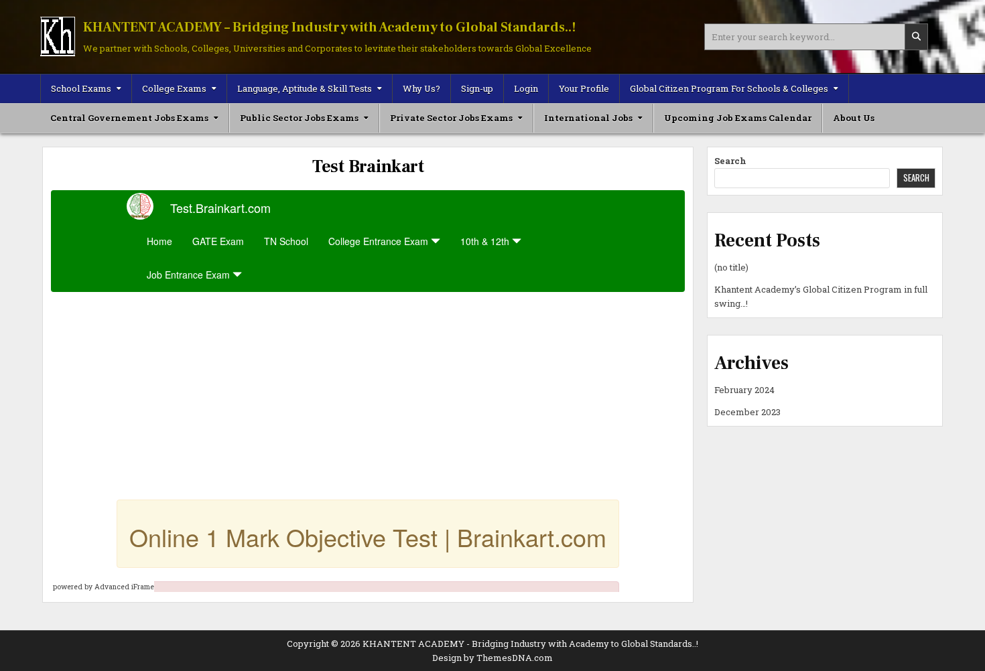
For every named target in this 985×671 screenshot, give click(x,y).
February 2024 (744, 390)
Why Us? (421, 88)
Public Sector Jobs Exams (299, 118)
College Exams (174, 88)
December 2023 (747, 412)
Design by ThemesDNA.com (492, 658)
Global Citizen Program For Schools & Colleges (729, 88)
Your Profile (584, 88)
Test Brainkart (368, 166)
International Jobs (588, 118)
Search (730, 161)
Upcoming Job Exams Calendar (737, 118)
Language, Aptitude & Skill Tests (304, 88)
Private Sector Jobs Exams (451, 118)
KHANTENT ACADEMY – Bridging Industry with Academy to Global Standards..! (329, 27)
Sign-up (477, 88)
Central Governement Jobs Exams (129, 118)
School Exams (81, 88)
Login (526, 88)
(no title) (731, 267)
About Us (853, 118)
